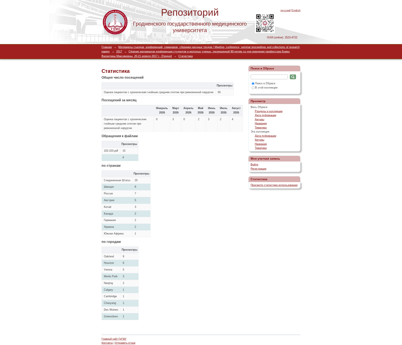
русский (286, 10)
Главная (107, 47)
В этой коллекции (266, 87)
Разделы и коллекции (268, 111)
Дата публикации (265, 115)
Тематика (261, 127)
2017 (119, 51)
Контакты (107, 342)
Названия (261, 123)
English (295, 10)
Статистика (185, 56)
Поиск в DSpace (265, 83)
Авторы (259, 119)
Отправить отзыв (125, 342)
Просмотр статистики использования (274, 185)
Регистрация (258, 168)
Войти (254, 164)
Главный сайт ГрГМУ (114, 338)
